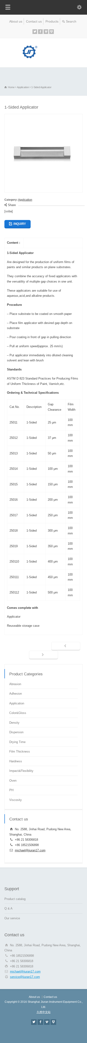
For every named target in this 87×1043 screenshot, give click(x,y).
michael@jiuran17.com (30, 850)
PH (11, 790)
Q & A (8, 908)
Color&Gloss (17, 713)
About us (15, 21)
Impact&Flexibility (21, 771)
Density (14, 722)
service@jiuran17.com (25, 977)
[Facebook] (40, 31)
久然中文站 (44, 1012)
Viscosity (15, 800)
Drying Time (17, 742)
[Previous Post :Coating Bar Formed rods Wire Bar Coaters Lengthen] (65, 646)
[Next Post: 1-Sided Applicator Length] (43, 655)
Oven (12, 780)
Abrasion (15, 684)
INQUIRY (19, 224)
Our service (12, 918)
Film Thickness (19, 751)
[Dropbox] (51, 31)
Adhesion (15, 693)
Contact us (34, 21)
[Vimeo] (46, 31)
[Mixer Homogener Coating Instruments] (43, 57)
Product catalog (15, 899)
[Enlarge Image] (43, 117)
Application (25, 199)
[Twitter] (34, 31)
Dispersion (16, 732)
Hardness (15, 761)
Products (51, 21)
